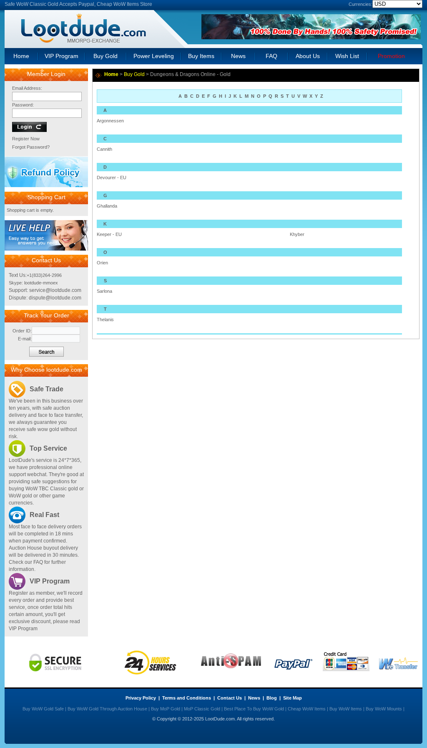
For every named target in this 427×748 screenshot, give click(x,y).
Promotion (391, 56)
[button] (46, 248)
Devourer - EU (111, 177)
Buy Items (201, 56)
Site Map (292, 697)
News (238, 56)
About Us (308, 56)
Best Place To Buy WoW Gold (254, 708)
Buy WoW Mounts (384, 708)
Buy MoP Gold (165, 708)
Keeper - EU (109, 234)
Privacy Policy (141, 697)
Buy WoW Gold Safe (43, 708)
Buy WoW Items (345, 708)
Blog (271, 697)
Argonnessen (110, 120)
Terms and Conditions (186, 697)
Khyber (297, 234)
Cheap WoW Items (307, 708)
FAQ (271, 56)
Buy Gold (105, 56)
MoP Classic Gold (202, 708)
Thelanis (105, 319)
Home (21, 56)
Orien (102, 262)
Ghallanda (107, 205)
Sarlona (104, 291)
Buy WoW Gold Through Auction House (107, 708)
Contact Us (229, 697)
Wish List (347, 56)
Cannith (104, 149)
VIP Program (61, 56)
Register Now (26, 138)
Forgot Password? (31, 147)
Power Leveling (153, 56)
